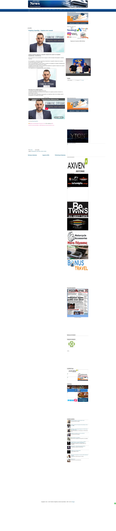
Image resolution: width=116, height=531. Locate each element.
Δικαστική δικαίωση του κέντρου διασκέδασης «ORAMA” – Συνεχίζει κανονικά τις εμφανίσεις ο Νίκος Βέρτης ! (78, 442)
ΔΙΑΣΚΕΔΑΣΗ (60, 9)
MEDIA (42, 9)
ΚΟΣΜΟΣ (36, 9)
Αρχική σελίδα (45, 155)
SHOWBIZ (50, 9)
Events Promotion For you (50, 125)
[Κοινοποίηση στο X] (37, 149)
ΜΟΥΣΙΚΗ (65, 9)
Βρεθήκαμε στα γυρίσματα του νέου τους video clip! (77, 433)
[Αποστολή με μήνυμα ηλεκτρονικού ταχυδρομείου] (35, 149)
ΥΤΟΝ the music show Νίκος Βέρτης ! (76, 450)
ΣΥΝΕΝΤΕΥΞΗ (84, 9)
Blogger (73, 501)
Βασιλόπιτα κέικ (73, 459)
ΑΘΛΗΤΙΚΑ (39, 9)
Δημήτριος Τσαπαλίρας (33, 123)
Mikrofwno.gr (43, 125)
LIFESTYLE (46, 9)
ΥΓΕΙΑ (57, 9)
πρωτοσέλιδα (76, 317)
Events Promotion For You (41, 123)
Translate (82, 80)
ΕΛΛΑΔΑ (32, 9)
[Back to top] (115, 503)
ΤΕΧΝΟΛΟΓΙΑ (53, 9)
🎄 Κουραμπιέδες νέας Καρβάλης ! (75, 437)
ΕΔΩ (52, 123)
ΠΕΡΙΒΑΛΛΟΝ (75, 9)
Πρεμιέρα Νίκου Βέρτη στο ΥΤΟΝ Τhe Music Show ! (78, 420)
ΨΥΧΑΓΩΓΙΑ (68, 9)
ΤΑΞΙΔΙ (72, 9)
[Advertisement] (47, 21)
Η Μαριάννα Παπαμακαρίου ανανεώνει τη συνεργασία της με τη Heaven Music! (78, 73)
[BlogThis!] (36, 149)
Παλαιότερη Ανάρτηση (60, 155)
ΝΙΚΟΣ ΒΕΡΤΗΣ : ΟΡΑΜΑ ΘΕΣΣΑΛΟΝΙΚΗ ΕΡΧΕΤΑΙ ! (78, 446)
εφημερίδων (80, 317)
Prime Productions (35, 121)
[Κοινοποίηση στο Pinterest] (38, 149)
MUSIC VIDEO (80, 9)
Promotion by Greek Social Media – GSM (34, 125)
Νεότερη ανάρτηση (32, 155)
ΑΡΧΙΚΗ (29, 9)
